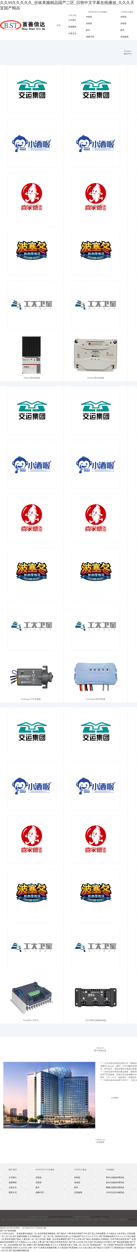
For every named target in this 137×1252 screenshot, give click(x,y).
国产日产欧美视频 (8, 1231)
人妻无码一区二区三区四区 (34, 1239)
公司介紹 (72, 15)
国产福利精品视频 (42, 1245)
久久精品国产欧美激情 (67, 1248)
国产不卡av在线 (74, 1239)
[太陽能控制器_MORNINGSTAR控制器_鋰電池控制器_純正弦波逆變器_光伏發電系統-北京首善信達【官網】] (22, 25)
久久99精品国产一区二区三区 (41, 1236)
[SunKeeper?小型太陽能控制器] (31, 521)
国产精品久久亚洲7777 (103, 1248)
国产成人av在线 (76, 1242)
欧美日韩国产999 (79, 1233)
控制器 (89, 17)
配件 (88, 30)
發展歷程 (72, 27)
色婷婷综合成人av (63, 1236)
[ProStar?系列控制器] (95, 200)
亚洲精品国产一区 (98, 1245)
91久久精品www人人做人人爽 (28, 1242)
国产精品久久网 (64, 1233)
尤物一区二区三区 (81, 1245)
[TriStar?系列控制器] (31, 200)
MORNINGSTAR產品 (97, 12)
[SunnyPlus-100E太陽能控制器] (31, 842)
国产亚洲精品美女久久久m (111, 1236)
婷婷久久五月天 (20, 1248)
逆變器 (89, 23)
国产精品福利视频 (121, 1242)
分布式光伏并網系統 (115, 1192)
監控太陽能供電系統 (115, 1182)
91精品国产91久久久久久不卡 (85, 1236)
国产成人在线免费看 (97, 1233)
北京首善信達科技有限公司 (60, 1217)
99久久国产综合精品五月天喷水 (98, 1242)
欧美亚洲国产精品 (13, 1239)
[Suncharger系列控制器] (95, 521)
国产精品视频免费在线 (19, 1250)
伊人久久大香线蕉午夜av (61, 1245)
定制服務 (124, 37)
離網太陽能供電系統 (115, 1187)
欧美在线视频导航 (49, 1248)
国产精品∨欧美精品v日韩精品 (95, 1239)
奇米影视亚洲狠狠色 (46, 1233)
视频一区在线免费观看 (57, 1239)
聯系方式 (13, 1192)
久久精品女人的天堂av (116, 1233)
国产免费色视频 (20, 1236)
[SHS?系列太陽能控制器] (95, 842)
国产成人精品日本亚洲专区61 (55, 1242)
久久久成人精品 (85, 1248)
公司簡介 (72, 20)
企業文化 (72, 33)
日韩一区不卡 (34, 1248)
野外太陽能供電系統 (115, 1177)
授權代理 (90, 37)
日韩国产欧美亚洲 (115, 1245)
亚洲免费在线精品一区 (27, 1233)
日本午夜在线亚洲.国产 (120, 1239)
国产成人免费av (26, 1245)
